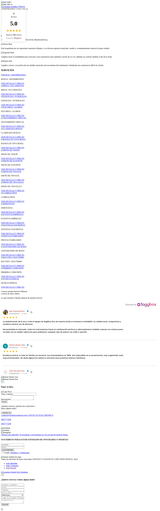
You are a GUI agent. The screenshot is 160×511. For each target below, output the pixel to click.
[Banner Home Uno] (9, 377)
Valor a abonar (6, 394)
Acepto (17, 453)
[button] (80, 325)
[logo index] (6, 2)
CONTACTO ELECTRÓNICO (40, 415)
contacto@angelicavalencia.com (14, 415)
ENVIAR (5, 505)
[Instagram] (6, 432)
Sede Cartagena (12, 466)
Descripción (5, 399)
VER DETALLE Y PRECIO (12, 83)
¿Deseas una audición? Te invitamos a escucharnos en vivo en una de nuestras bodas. (34, 435)
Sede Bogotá (11, 468)
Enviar (4, 402)
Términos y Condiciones (20, 453)
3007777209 (6, 419)
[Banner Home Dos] (9, 379)
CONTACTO (6, 413)
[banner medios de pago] (11, 457)
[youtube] (5, 430)
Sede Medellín (11, 463)
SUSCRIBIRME (7, 450)
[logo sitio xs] (6, 4)
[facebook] (5, 428)
